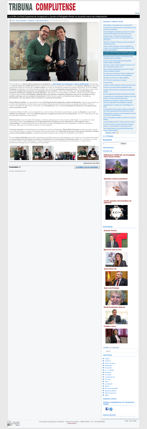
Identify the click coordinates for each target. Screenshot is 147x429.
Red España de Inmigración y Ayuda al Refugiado (71, 84)
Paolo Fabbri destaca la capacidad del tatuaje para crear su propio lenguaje (118, 129)
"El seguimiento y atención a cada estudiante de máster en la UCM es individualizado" (119, 114)
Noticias (107, 358)
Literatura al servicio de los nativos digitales (116, 78)
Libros (106, 381)
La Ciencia (108, 374)
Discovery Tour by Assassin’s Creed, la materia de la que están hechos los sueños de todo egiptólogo (118, 74)
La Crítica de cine (110, 377)
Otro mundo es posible (111, 388)
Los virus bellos (108, 82)
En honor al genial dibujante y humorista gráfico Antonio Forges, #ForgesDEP (117, 61)
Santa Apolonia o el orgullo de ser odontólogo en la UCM (118, 106)
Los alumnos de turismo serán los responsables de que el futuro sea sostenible (119, 28)
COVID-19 (107, 151)
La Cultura (108, 379)
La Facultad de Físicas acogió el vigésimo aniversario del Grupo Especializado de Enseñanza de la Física (119, 110)
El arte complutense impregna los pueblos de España (119, 94)
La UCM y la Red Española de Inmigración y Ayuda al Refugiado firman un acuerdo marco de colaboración (119, 53)
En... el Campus (109, 370)
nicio (137, 13)
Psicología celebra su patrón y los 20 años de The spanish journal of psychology (118, 57)
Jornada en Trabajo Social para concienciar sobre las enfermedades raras (119, 43)
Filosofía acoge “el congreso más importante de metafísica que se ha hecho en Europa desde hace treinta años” (118, 37)
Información (72, 423)
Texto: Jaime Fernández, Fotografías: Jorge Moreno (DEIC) (30, 20)
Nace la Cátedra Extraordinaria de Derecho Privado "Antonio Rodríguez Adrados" (118, 70)
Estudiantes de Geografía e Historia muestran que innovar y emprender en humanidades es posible (118, 101)
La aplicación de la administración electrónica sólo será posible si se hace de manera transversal (119, 97)
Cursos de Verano (110, 363)
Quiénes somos (109, 399)
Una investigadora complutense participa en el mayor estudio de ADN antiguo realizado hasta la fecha (119, 32)
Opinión (107, 386)
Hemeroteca (108, 147)
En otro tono (108, 368)
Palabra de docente (110, 391)
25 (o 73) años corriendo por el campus (114, 80)
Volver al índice (111, 133)
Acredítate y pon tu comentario (87, 167)
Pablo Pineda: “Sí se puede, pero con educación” (117, 25)
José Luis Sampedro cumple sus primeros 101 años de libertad (119, 118)
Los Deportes (109, 384)
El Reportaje (108, 365)
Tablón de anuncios (110, 393)
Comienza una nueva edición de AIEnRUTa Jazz (117, 87)
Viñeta (106, 395)
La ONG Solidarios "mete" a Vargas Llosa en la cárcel (119, 122)
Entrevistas (108, 226)
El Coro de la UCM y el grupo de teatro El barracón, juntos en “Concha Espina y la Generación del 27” (118, 125)
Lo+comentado (114, 348)
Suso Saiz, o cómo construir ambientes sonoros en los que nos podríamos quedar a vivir (119, 66)
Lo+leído (106, 348)
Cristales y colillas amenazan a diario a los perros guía (119, 85)
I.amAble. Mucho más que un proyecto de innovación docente (118, 90)
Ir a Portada (108, 136)
